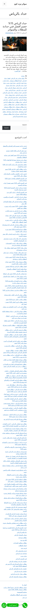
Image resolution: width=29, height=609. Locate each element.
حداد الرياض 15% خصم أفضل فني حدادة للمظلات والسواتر (15, 26)
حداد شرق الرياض (13, 97)
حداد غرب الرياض (13, 100)
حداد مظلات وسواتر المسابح (14, 109)
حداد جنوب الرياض (8, 92)
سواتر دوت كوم (20, 4)
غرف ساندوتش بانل (21, 551)
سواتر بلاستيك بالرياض (20, 535)
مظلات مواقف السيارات (20, 543)
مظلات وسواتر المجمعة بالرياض (18, 576)
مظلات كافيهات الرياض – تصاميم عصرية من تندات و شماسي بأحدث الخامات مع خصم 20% (14, 410)
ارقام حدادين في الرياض (18, 78)
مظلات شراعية (22, 537)
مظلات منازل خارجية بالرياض (19, 574)
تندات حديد (24, 556)
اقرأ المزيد (17, 71)
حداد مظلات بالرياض (21, 104)
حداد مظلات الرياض (9, 102)
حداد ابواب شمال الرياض (15, 88)
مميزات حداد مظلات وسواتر (11, 114)
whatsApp (4, 605)
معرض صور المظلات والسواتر (18, 595)
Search (24, 125)
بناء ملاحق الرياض (22, 532)
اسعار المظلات (23, 545)
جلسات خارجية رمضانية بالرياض (18, 561)
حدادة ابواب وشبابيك (12, 111)
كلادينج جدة (23, 540)
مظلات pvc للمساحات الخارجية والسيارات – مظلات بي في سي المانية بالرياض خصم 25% (15, 366)
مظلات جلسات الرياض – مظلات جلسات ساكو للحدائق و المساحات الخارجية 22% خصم (15, 336)
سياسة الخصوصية (22, 592)
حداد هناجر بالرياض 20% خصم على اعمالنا (15, 274)
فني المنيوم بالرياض (21, 559)
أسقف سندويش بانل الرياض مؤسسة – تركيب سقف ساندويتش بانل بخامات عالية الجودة (15, 509)
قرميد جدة (24, 548)
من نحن (24, 597)
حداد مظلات (18, 102)
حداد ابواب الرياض (21, 83)
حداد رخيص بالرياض (21, 95)
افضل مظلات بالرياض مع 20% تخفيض (16, 266)
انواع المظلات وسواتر (16, 80)
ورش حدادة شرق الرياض (20, 116)
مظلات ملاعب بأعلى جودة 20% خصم (16, 299)
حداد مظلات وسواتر (21, 107)
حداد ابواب (6, 80)
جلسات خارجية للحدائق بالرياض (18, 569)
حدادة (23, 76)
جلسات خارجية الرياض (20, 571)
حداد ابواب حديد (11, 83)
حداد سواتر (12, 95)
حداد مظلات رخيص (9, 104)
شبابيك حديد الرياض (21, 553)
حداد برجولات (18, 92)
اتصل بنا (24, 585)
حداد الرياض (12, 90)
